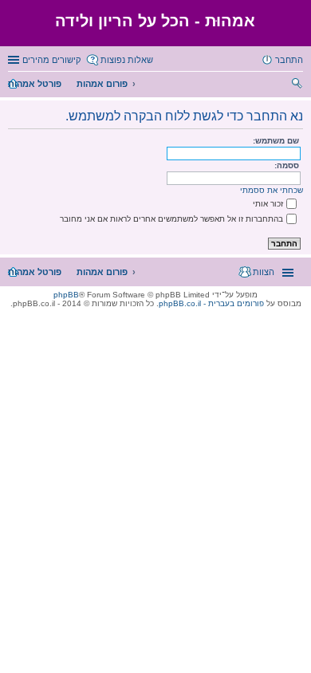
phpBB (66, 294)
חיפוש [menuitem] (298, 85)
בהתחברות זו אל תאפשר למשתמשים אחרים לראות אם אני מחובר (171, 218)
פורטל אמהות (34, 84)
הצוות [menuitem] (263, 272)
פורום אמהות (102, 84)
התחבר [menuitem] (289, 60)
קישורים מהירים (51, 60)
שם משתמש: (276, 140)
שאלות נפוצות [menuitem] (126, 60)
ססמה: (286, 165)
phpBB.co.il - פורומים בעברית (211, 303)
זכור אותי (268, 203)
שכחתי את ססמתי (271, 190)
